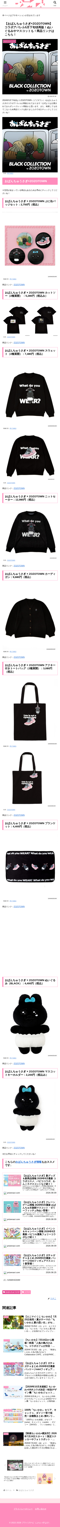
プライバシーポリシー (23, 1509)
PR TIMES (13, 279)
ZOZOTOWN (19, 285)
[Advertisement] (30, 942)
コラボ (27, 1292)
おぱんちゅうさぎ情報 (28, 1161)
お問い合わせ (40, 1509)
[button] (54, 792)
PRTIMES (10, 173)
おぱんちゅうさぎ (13, 1292)
